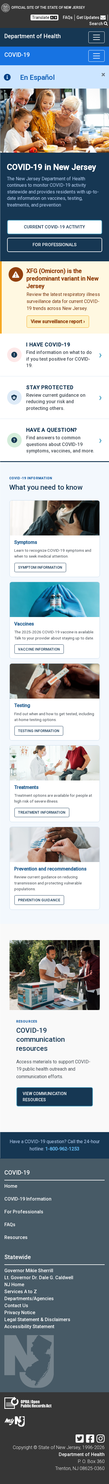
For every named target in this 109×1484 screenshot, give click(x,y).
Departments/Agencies (29, 1298)
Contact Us (16, 1305)
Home (10, 1186)
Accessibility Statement (29, 1326)
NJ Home (14, 1284)
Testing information (38, 731)
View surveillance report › (58, 321)
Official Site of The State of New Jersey (48, 8)
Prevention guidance (39, 900)
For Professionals (23, 1212)
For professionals (54, 244)
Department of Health (82, 1454)
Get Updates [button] (88, 17)
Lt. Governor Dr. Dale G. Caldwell (38, 1277)
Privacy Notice (19, 1312)
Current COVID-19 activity (54, 227)
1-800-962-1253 (62, 1149)
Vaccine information (39, 649)
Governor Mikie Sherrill (28, 1270)
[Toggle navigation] (96, 37)
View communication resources (45, 1096)
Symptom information (40, 567)
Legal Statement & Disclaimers (37, 1319)
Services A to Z (20, 1291)
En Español (37, 77)
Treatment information (41, 812)
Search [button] (96, 23)
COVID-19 (17, 1172)
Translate (41, 17)
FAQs (9, 1224)
